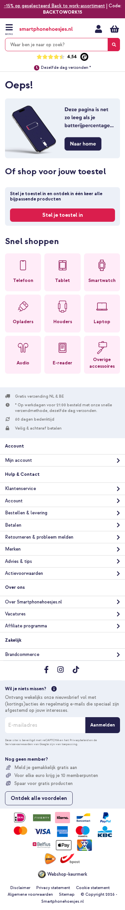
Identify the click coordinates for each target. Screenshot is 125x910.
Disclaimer (20, 887)
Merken (13, 549)
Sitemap (67, 894)
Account (14, 501)
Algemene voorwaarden (30, 894)
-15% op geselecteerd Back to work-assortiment (54, 6)
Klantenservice (20, 488)
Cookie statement (93, 887)
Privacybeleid (79, 740)
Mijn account (98, 29)
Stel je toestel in (62, 215)
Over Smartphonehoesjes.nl (33, 602)
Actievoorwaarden (24, 573)
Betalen (13, 525)
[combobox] (62, 44)
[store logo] (46, 29)
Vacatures (15, 614)
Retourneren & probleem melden (39, 537)
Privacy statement (53, 887)
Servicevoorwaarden (19, 744)
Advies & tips (18, 561)
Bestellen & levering (26, 513)
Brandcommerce (22, 654)
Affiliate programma (26, 626)
